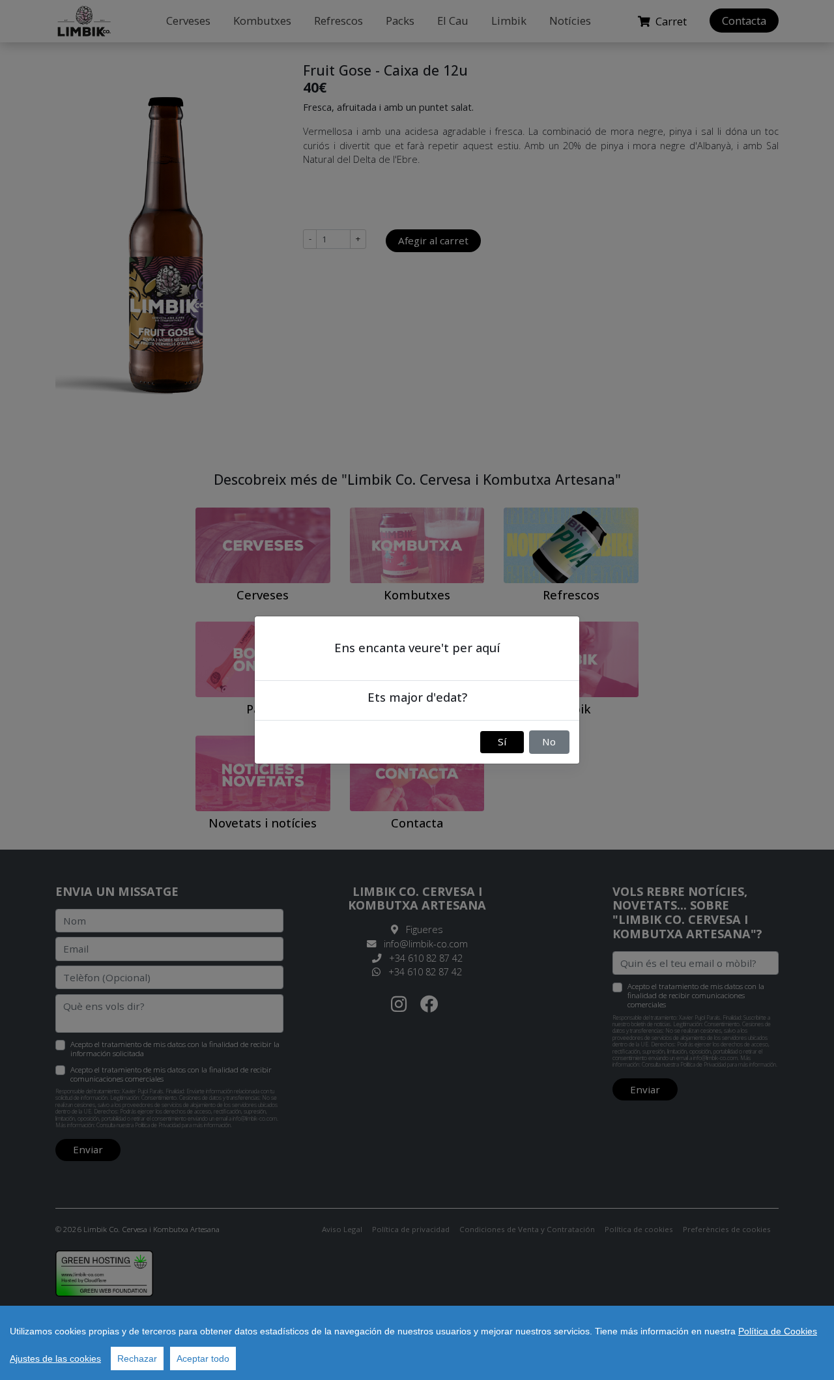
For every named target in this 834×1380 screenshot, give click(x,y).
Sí (502, 741)
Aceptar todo (203, 1358)
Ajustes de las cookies (55, 1358)
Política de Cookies (777, 1331)
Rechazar (137, 1358)
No (549, 741)
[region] (417, 1343)
